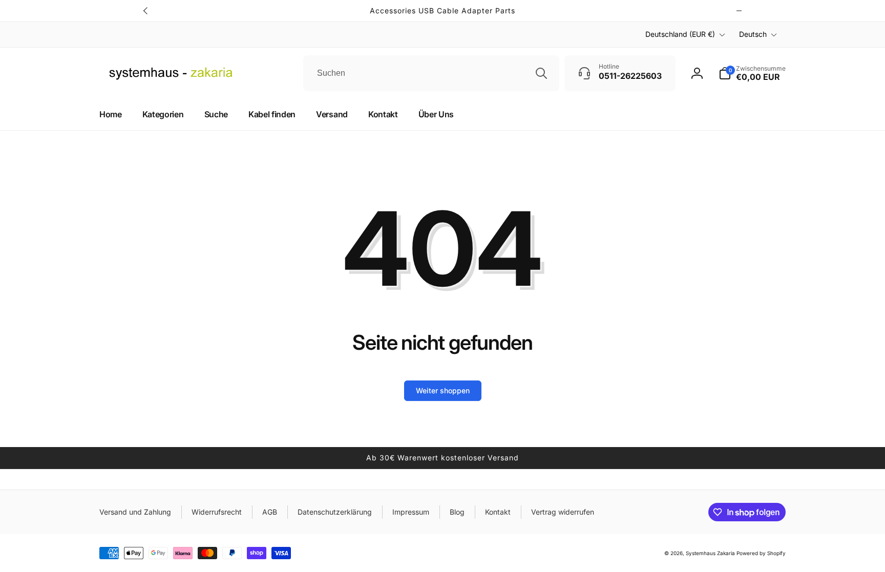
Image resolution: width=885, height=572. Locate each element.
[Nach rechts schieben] (739, 11)
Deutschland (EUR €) (680, 34)
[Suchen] (541, 73)
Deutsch (753, 34)
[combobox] (431, 73)
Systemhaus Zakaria (710, 553)
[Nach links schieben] (146, 11)
